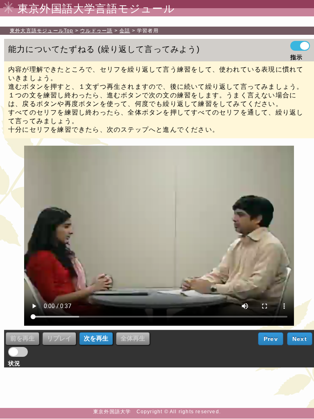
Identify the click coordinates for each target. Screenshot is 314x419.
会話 (124, 31)
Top (42, 31)
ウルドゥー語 (96, 31)
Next (299, 339)
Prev (271, 339)
